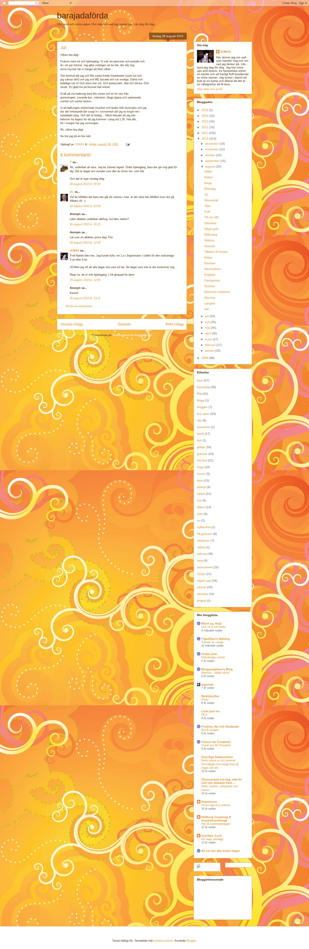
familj (200, 433)
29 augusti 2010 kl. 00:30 (85, 184)
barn (200, 380)
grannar (202, 454)
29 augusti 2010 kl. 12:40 (85, 242)
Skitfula (209, 240)
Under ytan (209, 654)
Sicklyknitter (210, 696)
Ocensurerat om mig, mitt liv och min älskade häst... (221, 781)
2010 (205, 138)
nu (198, 520)
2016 (205, 110)
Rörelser (210, 263)
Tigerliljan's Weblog (215, 638)
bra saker (203, 413)
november (212, 149)
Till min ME (211, 217)
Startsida (124, 324)
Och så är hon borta (213, 626)
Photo (205, 699)
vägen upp (204, 580)
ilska (200, 480)
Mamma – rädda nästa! (215, 672)
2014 (205, 115)
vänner (201, 587)
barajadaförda (82, 15)
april (208, 333)
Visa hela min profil (209, 89)
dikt (199, 420)
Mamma (209, 297)
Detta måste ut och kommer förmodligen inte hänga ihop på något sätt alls (220, 764)
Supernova (209, 801)
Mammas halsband (217, 291)
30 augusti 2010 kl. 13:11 (85, 298)
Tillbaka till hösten (216, 251)
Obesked (210, 223)
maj (208, 327)
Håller (208, 171)
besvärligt (203, 387)
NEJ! (204, 714)
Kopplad (209, 274)
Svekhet (209, 286)
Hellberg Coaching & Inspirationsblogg (216, 818)
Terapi (201, 574)
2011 (205, 133)
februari (210, 345)
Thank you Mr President (216, 745)
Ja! (206, 194)
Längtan (209, 303)
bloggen (202, 407)
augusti (210, 166)
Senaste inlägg (71, 324)
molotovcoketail (163, 940)
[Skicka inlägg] (127, 144)
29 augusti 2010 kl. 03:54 (85, 206)
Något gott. (211, 228)
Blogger (191, 940)
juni (208, 322)
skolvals (209, 246)
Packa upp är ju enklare (215, 805)
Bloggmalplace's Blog (217, 669)
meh (200, 514)
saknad (202, 553)
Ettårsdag (210, 234)
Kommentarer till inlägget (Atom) (132, 335)
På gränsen (204, 533)
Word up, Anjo (211, 623)
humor (201, 473)
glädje (201, 447)
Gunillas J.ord (211, 835)
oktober (210, 155)
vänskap (202, 594)
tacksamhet (204, 567)
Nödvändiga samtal (213, 657)
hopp (200, 467)
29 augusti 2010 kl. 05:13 (85, 224)
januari (210, 350)
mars (209, 339)
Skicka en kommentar (79, 306)
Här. (207, 309)
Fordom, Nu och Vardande (220, 726)
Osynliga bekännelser (217, 757)
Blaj (199, 393)
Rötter (208, 257)
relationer (203, 540)
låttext (201, 507)
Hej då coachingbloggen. (216, 823)
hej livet (202, 460)
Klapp (208, 183)
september (212, 160)
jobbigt (201, 487)
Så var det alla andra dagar (220, 850)
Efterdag (210, 188)
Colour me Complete (216, 741)
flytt (199, 440)
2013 (205, 121)
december (212, 143)
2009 (205, 358)
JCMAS (74, 250)
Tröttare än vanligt (212, 642)
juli (207, 316)
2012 (205, 127)
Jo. (72, 191)
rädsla (201, 547)
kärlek (201, 493)
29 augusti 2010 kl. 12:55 (85, 279)
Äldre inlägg (174, 324)
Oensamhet (212, 280)
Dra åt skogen (209, 730)
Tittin (207, 206)
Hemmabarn (212, 269)
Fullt (207, 211)
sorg (200, 560)
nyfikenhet (204, 527)
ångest (201, 600)
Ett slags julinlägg (212, 839)
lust (199, 500)
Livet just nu (210, 711)
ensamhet (203, 427)
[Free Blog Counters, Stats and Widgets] (198, 866)
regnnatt (207, 684)
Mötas (208, 177)
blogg (200, 400)
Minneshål (211, 200)
